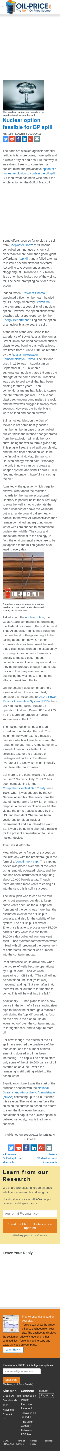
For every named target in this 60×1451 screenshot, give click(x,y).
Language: (44, 1391)
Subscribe (11, 1379)
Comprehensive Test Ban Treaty (24, 788)
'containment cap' (26, 861)
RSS (5, 1419)
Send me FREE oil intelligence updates (30, 1226)
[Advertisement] (30, 50)
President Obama (33, 293)
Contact (7, 1414)
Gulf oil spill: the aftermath (12, 1158)
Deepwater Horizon (22, 245)
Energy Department (16, 320)
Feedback (48, 1441)
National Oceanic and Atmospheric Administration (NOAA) (29, 1092)
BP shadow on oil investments (46, 1158)
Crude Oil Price (12, 1395)
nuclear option (34, 617)
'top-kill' (24, 258)
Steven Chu (43, 302)
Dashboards (10, 1400)
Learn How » (13, 1349)
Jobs (5, 1405)
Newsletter (9, 1409)
